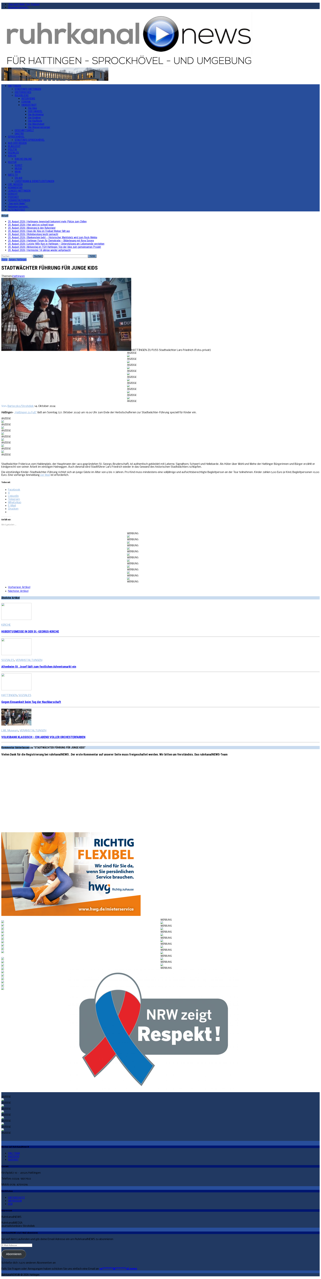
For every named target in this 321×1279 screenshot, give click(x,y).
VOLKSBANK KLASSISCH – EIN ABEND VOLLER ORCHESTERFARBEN (43, 737)
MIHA (18, 171)
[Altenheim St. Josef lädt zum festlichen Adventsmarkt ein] (16, 654)
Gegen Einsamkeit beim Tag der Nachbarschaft (31, 702)
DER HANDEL (35, 111)
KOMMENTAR (15, 187)
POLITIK (12, 149)
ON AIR (18, 178)
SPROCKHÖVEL (16, 136)
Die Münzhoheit (36, 124)
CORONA (26, 101)
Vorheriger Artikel (19, 587)
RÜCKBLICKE (22, 95)
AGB (10, 1204)
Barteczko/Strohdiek (21, 406)
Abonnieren (13, 1254)
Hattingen (18, 276)
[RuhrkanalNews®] (160, 40)
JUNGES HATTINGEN (19, 190)
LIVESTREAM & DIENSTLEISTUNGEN (34, 181)
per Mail (45, 475)
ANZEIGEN (13, 1156)
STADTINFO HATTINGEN (28, 89)
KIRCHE (12, 155)
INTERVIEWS (28, 98)
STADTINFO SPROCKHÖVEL (30, 139)
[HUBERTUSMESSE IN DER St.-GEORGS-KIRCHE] (16, 619)
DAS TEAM (14, 1153)
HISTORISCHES (23, 92)
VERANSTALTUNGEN (19, 200)
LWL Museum (9, 730)
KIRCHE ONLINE (23, 159)
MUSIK (18, 168)
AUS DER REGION (17, 143)
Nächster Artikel (18, 591)
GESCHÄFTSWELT (24, 130)
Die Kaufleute (35, 120)
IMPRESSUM (15, 1200)
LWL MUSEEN (15, 184)
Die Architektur (36, 114)
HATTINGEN (14, 85)
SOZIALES (13, 152)
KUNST (18, 165)
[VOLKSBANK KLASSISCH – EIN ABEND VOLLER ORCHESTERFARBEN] (16, 724)
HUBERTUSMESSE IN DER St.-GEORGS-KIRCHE (30, 631)
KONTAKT (13, 1159)
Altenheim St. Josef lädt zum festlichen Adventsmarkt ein (38, 667)
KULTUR (12, 162)
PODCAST (13, 197)
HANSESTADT (29, 105)
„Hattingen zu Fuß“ (25, 412)
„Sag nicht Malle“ (17, 203)
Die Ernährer (34, 117)
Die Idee (32, 108)
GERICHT (13, 194)
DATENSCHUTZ (16, 1197)
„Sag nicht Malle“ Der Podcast (24, 4)
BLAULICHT (14, 146)
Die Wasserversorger (39, 127)
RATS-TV (13, 174)
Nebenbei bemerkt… (18, 7)
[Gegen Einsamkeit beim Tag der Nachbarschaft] (16, 689)
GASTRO (19, 133)
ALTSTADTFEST (16, 209)
